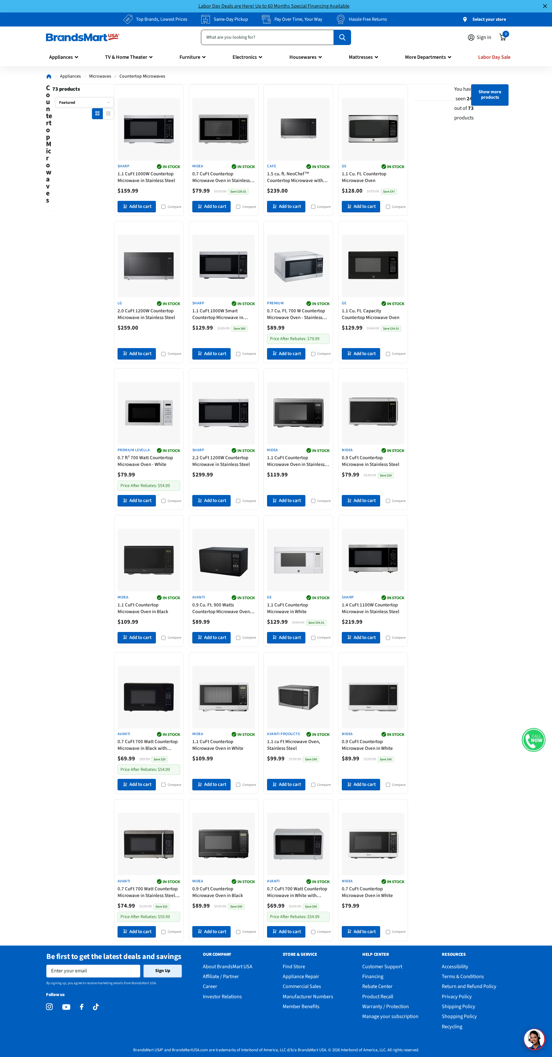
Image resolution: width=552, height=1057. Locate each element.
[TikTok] (96, 1007)
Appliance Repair (301, 976)
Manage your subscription (390, 1016)
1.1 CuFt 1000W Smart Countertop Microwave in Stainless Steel (217, 314)
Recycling (452, 1026)
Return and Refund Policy (469, 986)
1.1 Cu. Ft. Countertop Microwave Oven (364, 177)
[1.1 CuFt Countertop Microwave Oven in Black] (149, 560)
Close (545, 6)
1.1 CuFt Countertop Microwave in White (287, 608)
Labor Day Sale (494, 57)
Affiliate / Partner (221, 976)
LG (120, 303)
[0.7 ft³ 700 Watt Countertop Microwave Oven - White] (149, 413)
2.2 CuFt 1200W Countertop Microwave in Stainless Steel (221, 461)
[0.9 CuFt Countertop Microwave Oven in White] (373, 697)
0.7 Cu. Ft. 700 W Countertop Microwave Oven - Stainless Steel (296, 314)
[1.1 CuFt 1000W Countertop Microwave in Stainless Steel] (149, 129)
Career (210, 986)
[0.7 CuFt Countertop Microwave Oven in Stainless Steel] (223, 129)
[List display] (108, 113)
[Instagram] (49, 1007)
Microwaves (100, 76)
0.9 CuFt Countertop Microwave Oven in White (367, 745)
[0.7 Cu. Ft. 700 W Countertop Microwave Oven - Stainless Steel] (298, 266)
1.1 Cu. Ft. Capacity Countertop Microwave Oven (370, 314)
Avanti (198, 597)
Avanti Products (283, 734)
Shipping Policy (458, 1006)
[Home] (49, 76)
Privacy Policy (457, 996)
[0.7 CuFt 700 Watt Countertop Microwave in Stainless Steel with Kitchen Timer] (149, 844)
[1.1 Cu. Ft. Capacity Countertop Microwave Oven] (373, 266)
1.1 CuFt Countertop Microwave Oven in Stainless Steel (296, 461)
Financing (372, 976)
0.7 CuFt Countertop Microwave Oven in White (367, 892)
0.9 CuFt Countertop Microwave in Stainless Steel (370, 461)
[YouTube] (66, 1007)
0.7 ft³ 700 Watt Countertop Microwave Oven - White (145, 461)
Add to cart (140, 206)
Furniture (190, 57)
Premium (275, 303)
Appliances (61, 57)
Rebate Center (377, 986)
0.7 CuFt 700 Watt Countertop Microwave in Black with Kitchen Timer (148, 745)
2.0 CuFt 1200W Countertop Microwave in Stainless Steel (146, 314)
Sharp (123, 166)
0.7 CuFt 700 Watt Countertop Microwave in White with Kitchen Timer (297, 892)
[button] (534, 740)
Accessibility (455, 966)
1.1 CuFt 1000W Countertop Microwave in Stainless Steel (146, 177)
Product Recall (377, 996)
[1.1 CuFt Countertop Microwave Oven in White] (223, 697)
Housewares (303, 57)
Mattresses (361, 57)
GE (344, 166)
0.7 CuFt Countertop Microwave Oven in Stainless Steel (221, 177)
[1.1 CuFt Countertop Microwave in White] (298, 560)
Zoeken (342, 37)
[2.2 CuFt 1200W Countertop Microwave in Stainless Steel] (223, 413)
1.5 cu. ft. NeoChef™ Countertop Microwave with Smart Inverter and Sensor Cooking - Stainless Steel (295, 177)
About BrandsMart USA (227, 966)
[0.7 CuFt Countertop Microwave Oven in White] (373, 844)
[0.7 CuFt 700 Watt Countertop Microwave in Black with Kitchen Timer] (149, 697)
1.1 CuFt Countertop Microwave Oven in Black (143, 608)
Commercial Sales (302, 986)
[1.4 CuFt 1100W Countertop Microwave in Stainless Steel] (373, 560)
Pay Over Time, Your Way (298, 19)
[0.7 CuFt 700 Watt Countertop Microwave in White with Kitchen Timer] (298, 844)
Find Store (294, 966)
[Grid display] (97, 113)
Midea (197, 166)
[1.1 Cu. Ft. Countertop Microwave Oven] (373, 129)
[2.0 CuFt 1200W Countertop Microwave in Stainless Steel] (149, 266)
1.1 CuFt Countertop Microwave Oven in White (217, 745)
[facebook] (81, 1007)
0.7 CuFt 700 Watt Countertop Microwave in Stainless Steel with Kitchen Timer (148, 892)
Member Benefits (301, 1006)
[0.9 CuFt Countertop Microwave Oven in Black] (223, 844)
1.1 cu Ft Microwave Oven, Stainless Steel (293, 745)
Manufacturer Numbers (308, 996)
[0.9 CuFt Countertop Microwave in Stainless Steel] (373, 413)
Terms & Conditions (463, 976)
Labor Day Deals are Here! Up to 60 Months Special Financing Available (273, 6)
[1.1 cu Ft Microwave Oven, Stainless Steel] (298, 697)
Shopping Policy (459, 1016)
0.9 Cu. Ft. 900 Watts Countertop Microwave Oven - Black (222, 608)
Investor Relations (222, 996)
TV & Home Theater (126, 57)
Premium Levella (134, 450)
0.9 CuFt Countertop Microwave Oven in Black (217, 892)
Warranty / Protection (385, 1006)
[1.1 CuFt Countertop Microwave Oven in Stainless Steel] (298, 413)
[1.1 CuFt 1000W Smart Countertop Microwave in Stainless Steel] (223, 266)
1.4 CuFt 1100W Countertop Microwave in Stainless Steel (370, 608)
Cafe (271, 166)
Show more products (490, 95)
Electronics (245, 57)
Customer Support (382, 966)
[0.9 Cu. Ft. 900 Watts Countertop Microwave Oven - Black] (223, 560)
